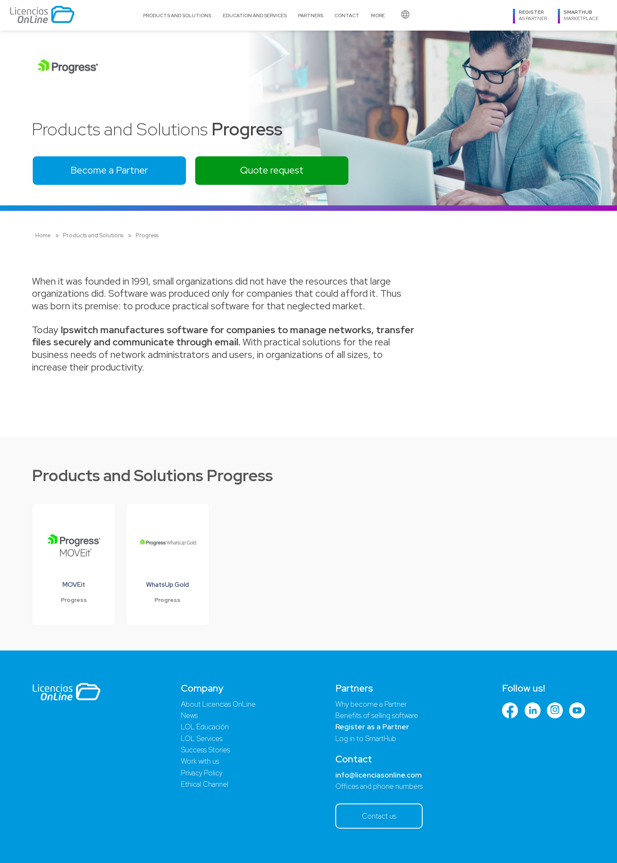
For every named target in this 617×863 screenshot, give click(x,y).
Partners (310, 15)
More (378, 15)
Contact (347, 15)
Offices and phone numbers (379, 786)
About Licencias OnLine (218, 704)
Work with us (200, 761)
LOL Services (201, 738)
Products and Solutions (177, 15)
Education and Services (255, 15)
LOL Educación (205, 726)
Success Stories (205, 749)
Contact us (379, 816)
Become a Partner (109, 170)
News (189, 715)
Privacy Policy (201, 772)
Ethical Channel (204, 784)
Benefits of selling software (376, 715)
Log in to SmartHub (365, 738)
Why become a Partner (371, 704)
